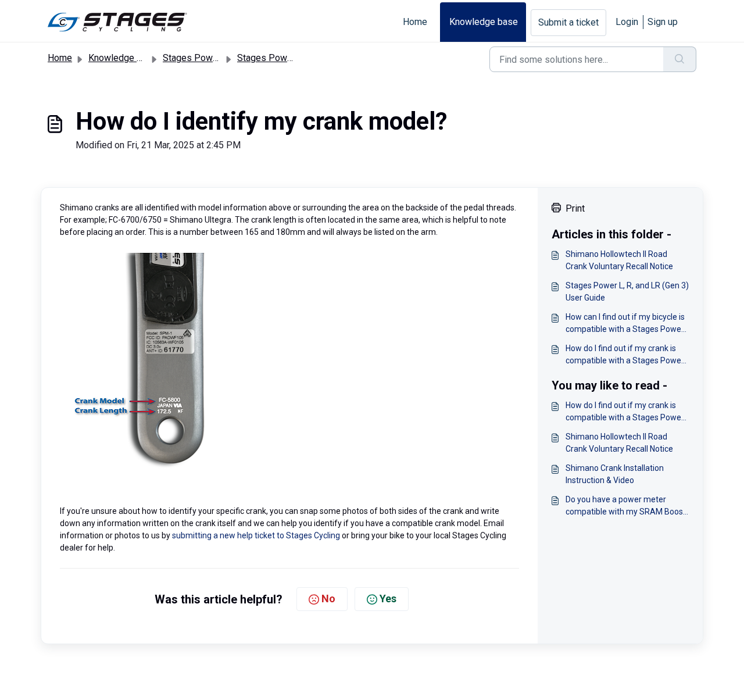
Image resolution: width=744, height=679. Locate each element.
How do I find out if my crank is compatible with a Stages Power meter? (625, 355)
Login (627, 21)
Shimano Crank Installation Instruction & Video (615, 474)
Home (415, 21)
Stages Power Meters (208, 57)
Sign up (663, 21)
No (328, 598)
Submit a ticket (568, 22)
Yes (388, 598)
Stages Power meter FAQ (289, 57)
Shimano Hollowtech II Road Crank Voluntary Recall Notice (619, 260)
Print (575, 208)
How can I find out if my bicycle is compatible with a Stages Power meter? (625, 323)
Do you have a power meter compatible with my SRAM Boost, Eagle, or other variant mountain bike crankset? (627, 506)
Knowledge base (483, 21)
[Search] (679, 59)
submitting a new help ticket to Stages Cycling (256, 535)
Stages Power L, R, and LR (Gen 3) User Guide (627, 291)
